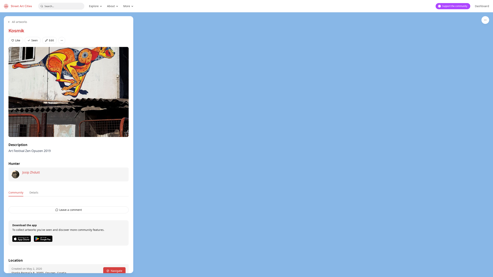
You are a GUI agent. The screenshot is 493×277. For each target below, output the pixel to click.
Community (15, 192)
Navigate (116, 271)
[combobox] (61, 6)
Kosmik (16, 30)
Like (17, 40)
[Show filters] (485, 20)
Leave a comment (70, 210)
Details (33, 192)
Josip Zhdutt (31, 172)
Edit (51, 40)
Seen (34, 40)
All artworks (19, 22)
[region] (246, 144)
